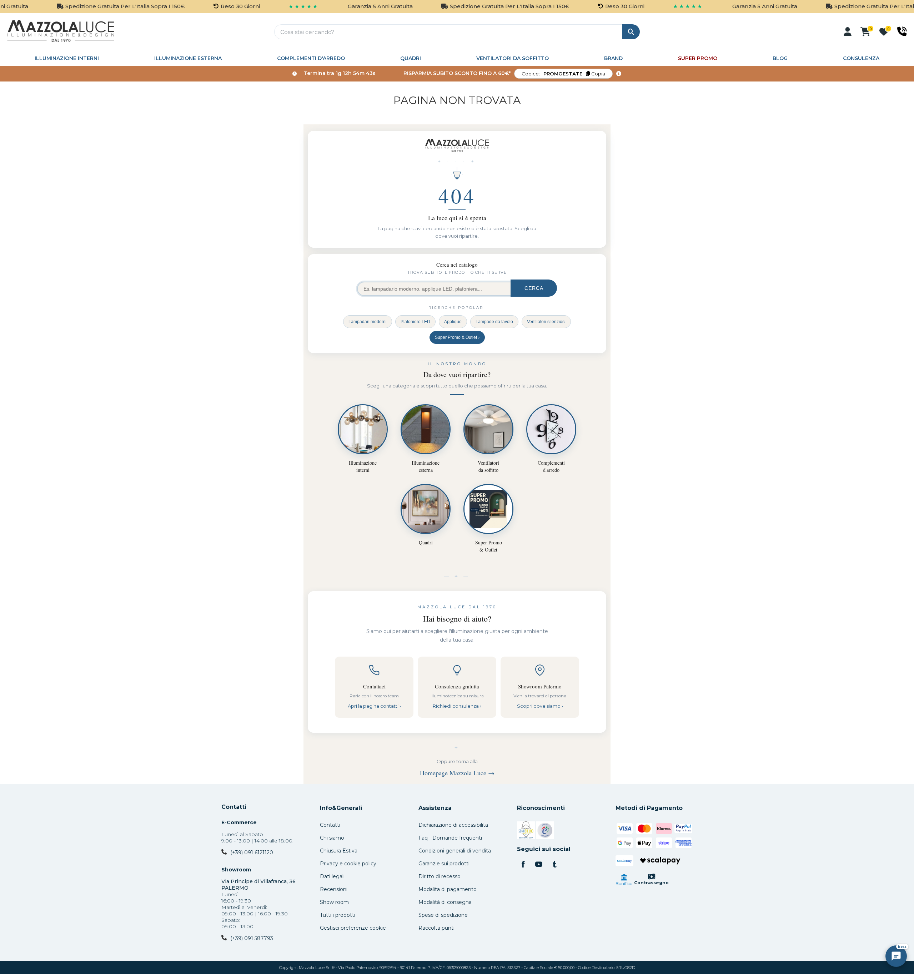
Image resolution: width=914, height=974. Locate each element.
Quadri (410, 58)
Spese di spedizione (443, 915)
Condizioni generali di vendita (454, 850)
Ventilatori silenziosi (546, 321)
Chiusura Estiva (338, 850)
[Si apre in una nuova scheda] (526, 831)
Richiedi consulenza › (457, 706)
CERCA (533, 288)
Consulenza (861, 58)
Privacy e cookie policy (348, 863)
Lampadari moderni (367, 321)
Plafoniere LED (415, 321)
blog (780, 58)
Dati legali (332, 876)
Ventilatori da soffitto (512, 58)
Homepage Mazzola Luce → (457, 772)
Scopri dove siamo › (540, 706)
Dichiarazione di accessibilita (453, 825)
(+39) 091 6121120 (251, 852)
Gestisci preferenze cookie (353, 928)
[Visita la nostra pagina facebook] (523, 865)
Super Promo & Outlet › (457, 337)
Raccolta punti (436, 928)
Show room (334, 902)
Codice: (563, 73)
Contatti (233, 807)
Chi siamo (332, 838)
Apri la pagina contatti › (374, 706)
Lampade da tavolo (494, 321)
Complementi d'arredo (311, 58)
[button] (848, 32)
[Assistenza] (902, 31)
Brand (613, 58)
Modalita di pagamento (447, 889)
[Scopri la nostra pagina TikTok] (554, 865)
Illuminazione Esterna (188, 58)
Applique (453, 321)
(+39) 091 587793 (251, 938)
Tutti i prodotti (337, 915)
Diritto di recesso (439, 876)
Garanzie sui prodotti (443, 863)
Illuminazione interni (67, 58)
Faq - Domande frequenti (450, 838)
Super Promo (697, 58)
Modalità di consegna (445, 902)
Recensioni (333, 889)
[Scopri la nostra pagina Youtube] (539, 865)
